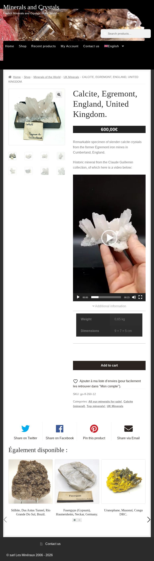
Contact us (91, 46)
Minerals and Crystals (31, 7)
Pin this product (94, 438)
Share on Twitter (25, 438)
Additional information (110, 306)
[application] (109, 238)
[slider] (106, 297)
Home (9, 46)
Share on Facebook (60, 438)
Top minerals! (96, 406)
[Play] (78, 297)
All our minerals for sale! (105, 401)
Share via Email (128, 438)
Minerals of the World (47, 77)
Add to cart (109, 365)
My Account (69, 46)
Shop (22, 46)
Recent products (43, 46)
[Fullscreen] (140, 297)
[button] (59, 94)
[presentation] (6, 519)
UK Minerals (71, 77)
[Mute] (134, 297)
